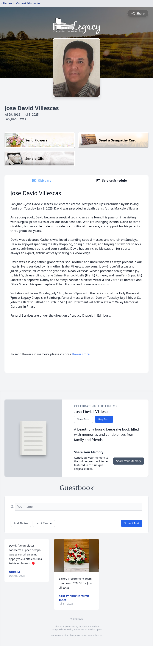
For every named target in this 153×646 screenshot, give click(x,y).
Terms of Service (86, 629)
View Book (83, 419)
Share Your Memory (128, 461)
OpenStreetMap (80, 635)
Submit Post (131, 523)
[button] (76, 555)
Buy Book (104, 419)
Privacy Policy (66, 629)
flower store (81, 354)
